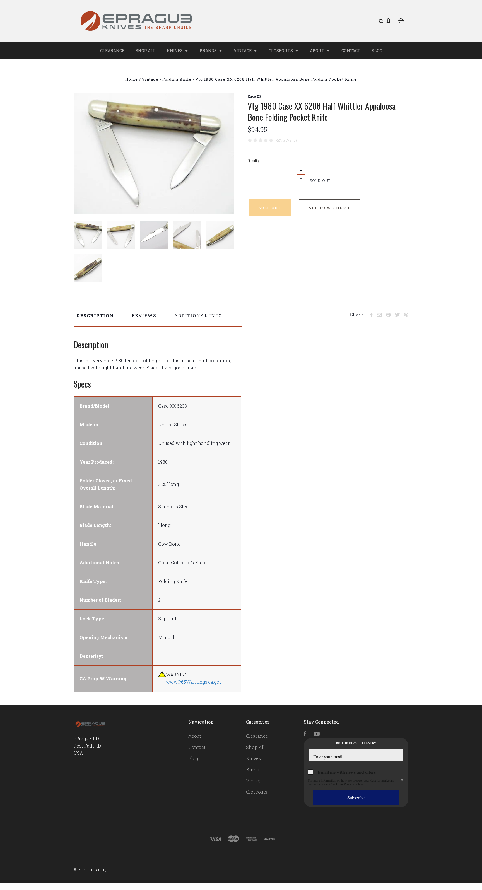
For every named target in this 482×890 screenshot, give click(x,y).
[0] (401, 20)
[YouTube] (317, 734)
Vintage (243, 50)
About (317, 50)
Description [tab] (95, 315)
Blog (377, 50)
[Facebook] (305, 734)
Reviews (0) (286, 140)
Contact (350, 50)
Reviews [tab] (144, 315)
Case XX (254, 96)
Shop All (146, 50)
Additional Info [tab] (198, 315)
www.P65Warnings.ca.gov (194, 682)
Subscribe (356, 797)
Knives (175, 50)
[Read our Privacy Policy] (401, 780)
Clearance (112, 50)
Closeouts (281, 50)
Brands (209, 50)
